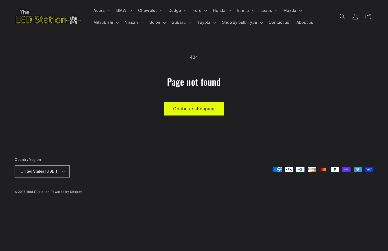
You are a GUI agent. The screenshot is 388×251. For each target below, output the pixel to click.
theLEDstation (38, 191)
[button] (101, 10)
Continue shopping (194, 108)
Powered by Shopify (66, 191)
